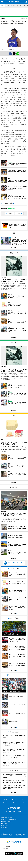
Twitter (12, 811)
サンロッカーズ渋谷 (5, 25)
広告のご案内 (5, 825)
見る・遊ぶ (13, 5)
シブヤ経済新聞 (14, 2)
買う (18, 5)
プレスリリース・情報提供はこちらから (10, 819)
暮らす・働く (22, 5)
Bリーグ (11, 25)
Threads (20, 811)
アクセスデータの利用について (8, 821)
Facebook (8, 811)
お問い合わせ (5, 823)
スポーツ (19, 25)
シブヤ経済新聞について (7, 817)
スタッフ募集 (5, 827)
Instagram (16, 811)
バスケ (16, 25)
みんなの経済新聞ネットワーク (14, 842)
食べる (7, 5)
